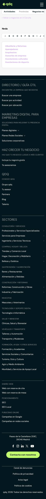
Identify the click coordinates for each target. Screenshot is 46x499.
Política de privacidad (23, 473)
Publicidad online (10, 412)
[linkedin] (22, 446)
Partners (6, 194)
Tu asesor (6, 189)
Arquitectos (11, 52)
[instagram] (17, 446)
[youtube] (32, 447)
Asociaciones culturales (16, 59)
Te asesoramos (9, 165)
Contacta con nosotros (23, 454)
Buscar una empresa (11, 95)
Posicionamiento (10, 398)
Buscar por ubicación (12, 105)
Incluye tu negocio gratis (13, 160)
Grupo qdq (7, 184)
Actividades (9, 11)
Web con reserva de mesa (14, 392)
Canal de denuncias (23, 468)
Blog (4, 199)
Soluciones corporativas (13, 140)
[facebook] (13, 446)
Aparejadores (11, 49)
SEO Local (6, 407)
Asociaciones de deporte (17, 62)
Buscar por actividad (11, 100)
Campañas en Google (12, 416)
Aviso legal (23, 479)
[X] (27, 446)
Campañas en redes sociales (15, 421)
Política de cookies (23, 485)
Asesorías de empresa (15, 55)
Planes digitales (9, 130)
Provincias (24, 11)
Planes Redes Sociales (12, 135)
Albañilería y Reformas (15, 46)
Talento (5, 204)
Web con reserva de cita (13, 388)
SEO (4, 402)
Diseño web (7, 384)
